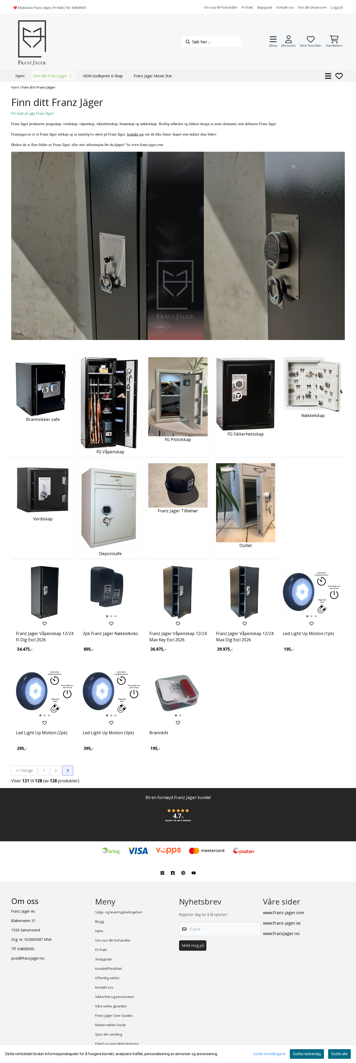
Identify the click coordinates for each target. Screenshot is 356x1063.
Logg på (337, 7)
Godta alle (339, 1054)
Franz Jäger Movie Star (153, 75)
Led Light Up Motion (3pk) (108, 733)
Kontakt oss (285, 7)
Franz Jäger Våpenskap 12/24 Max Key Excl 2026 (178, 637)
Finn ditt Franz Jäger (39, 87)
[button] (178, 818)
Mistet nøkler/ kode (110, 1025)
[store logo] (32, 41)
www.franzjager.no (281, 933)
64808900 (25, 948)
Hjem (15, 87)
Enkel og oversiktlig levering (116, 1043)
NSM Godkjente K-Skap (103, 75)
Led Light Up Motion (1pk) (308, 633)
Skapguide (264, 7)
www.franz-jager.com (283, 912)
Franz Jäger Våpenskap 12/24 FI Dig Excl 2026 (44, 637)
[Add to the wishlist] (44, 623)
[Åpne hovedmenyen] (328, 76)
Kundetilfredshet (108, 968)
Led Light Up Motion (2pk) (41, 733)
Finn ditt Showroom (312, 7)
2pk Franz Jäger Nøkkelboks (110, 633)
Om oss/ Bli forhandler (220, 7)
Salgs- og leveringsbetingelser (118, 912)
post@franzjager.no (27, 958)
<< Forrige (24, 770)
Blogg (99, 921)
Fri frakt (247, 7)
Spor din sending (108, 1034)
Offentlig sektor (107, 978)
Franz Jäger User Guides (114, 1015)
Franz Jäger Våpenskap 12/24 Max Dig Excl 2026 (244, 637)
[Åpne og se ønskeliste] (339, 76)
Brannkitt (158, 733)
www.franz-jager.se (281, 923)
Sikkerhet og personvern (114, 996)
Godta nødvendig (307, 1054)
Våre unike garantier (111, 1006)
